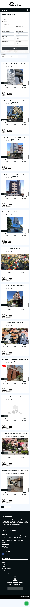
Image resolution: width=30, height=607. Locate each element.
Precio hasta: (18, 41)
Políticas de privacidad (8, 573)
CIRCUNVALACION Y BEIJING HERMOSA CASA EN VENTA (15, 360)
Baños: (17, 36)
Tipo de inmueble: (19, 26)
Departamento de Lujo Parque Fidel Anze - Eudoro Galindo (15, 471)
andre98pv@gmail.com (7, 551)
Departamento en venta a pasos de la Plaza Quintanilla (15, 101)
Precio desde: (5, 41)
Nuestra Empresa (6, 568)
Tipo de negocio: (19, 31)
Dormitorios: (5, 36)
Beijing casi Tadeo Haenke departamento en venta (15, 211)
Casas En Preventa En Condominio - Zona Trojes (15, 63)
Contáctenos (5, 571)
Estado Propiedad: (6, 31)
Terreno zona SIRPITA (15, 248)
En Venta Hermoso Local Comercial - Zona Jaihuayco (15, 175)
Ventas (4, 564)
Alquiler (4, 566)
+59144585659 (5, 547)
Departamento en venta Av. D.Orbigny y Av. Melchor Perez (15, 138)
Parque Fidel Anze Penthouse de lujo (15, 285)
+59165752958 (5, 544)
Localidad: (4, 21)
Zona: (3, 26)
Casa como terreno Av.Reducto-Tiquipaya (15, 396)
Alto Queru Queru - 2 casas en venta (15, 322)
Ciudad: (4, 17)
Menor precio (14, 56)
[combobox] (15, 19)
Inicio (3, 562)
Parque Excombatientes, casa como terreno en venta (15, 434)
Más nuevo (5, 56)
